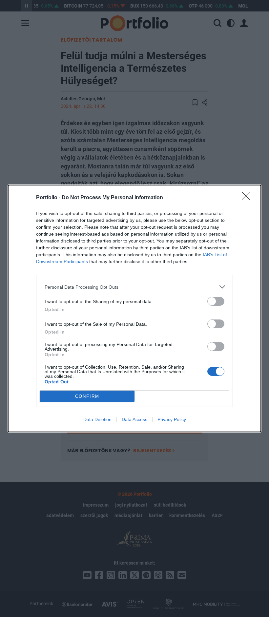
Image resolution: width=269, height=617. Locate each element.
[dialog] (134, 308)
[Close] (248, 198)
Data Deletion (97, 419)
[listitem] (134, 286)
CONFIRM (87, 396)
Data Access (134, 419)
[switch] (215, 301)
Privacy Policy (171, 419)
